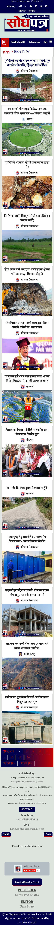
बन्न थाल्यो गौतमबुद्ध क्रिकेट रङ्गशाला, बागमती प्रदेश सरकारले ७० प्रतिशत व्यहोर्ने (27, 111)
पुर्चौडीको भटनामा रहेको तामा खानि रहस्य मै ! (27, 165)
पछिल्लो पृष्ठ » (9, 763)
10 (12, 757)
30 (28, 757)
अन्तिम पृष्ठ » (26, 763)
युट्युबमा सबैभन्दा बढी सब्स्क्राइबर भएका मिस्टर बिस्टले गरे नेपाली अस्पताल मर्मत (27, 379)
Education (34, 42)
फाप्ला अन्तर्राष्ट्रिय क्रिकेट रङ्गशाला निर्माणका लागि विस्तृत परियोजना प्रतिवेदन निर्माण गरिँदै (27, 216)
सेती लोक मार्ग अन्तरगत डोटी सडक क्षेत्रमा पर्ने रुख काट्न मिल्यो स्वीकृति (27, 272)
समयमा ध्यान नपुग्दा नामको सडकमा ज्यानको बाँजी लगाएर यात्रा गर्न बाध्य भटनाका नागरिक (27, 644)
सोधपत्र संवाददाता (29, 71)
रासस (29, 119)
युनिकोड (32, 11)
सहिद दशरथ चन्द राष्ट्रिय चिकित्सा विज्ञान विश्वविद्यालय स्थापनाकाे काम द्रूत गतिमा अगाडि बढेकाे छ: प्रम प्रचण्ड (27, 323)
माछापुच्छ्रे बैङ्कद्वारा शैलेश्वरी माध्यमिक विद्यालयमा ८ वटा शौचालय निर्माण (27, 539)
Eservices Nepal (27, 922)
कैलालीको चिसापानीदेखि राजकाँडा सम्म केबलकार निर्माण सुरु (27, 432)
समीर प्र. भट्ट (29, 654)
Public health (18, 42)
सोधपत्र (29, 386)
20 (19, 757)
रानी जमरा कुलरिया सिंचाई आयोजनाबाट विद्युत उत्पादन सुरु (27, 699)
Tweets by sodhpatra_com (27, 846)
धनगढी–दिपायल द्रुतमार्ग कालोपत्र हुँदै (27, 488)
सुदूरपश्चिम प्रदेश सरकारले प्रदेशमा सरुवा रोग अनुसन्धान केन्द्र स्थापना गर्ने (27, 593)
